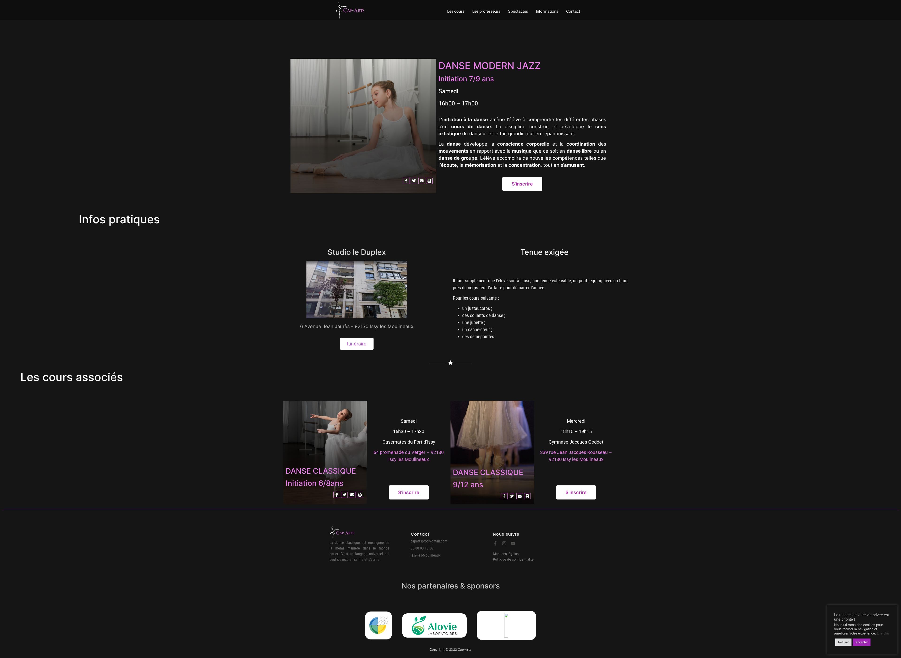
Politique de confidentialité (513, 559)
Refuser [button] (843, 642)
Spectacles (518, 11)
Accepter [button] (861, 642)
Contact (573, 11)
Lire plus (883, 633)
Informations (547, 11)
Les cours (455, 11)
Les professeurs (486, 11)
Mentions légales (506, 554)
